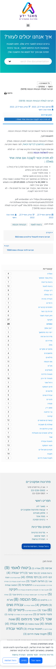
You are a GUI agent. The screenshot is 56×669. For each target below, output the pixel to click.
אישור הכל (35, 660)
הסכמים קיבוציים (39, 585)
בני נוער (30, 572)
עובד (42, 610)
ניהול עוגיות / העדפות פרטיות (36, 546)
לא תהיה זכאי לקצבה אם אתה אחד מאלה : (32, 119)
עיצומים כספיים (31, 610)
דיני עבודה (15, 572)
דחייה (23, 660)
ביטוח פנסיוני (44, 573)
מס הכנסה (25, 599)
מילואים (42, 600)
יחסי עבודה (42, 595)
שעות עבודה (14, 623)
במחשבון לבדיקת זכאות (34, 144)
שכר (46, 619)
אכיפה (46, 568)
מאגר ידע (40, 506)
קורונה (8, 614)
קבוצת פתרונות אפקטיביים (33, 509)
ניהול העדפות (10, 660)
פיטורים (16, 610)
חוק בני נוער (44, 590)
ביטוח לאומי (36, 224)
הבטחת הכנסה (19, 224)
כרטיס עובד (15, 594)
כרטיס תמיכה (39, 519)
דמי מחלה (29, 577)
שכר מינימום (27, 619)
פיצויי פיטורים (42, 614)
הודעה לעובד (35, 581)
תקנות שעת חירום (35, 634)
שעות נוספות (32, 624)
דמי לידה (45, 577)
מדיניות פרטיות (38, 532)
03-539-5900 (38, 490)
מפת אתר (40, 516)
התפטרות (25, 585)
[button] (28, 25)
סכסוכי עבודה (29, 605)
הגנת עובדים (15, 578)
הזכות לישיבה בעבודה (17, 581)
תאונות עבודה (32, 628)
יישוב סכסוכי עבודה (30, 595)
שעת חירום (47, 629)
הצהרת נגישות (38, 539)
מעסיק (41, 605)
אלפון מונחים (39, 513)
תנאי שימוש (39, 536)
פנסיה (17, 615)
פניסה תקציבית (26, 615)
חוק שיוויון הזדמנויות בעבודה (28, 590)
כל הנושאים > (44, 83)
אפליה (35, 568)
